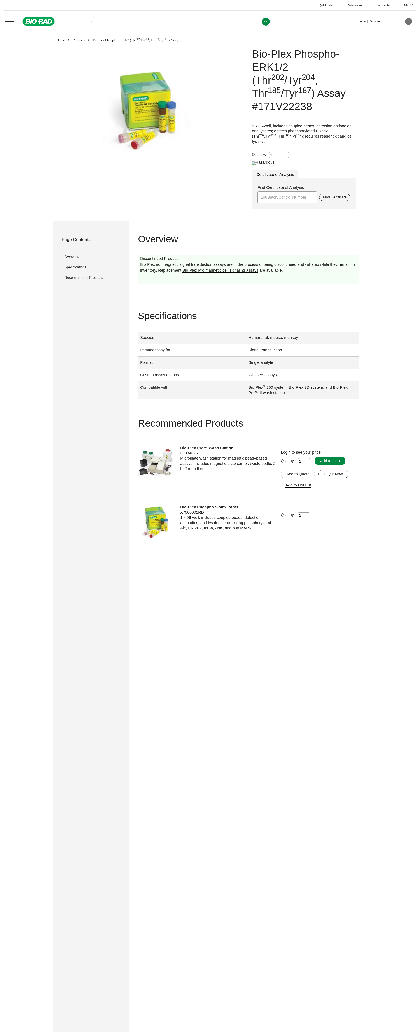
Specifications (75, 267)
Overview (72, 257)
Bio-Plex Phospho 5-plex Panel (209, 507)
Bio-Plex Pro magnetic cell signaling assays (220, 270)
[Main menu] (9, 21)
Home (61, 40)
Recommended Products (84, 278)
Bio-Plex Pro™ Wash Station (206, 448)
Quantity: (259, 154)
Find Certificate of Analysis (280, 187)
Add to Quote (298, 474)
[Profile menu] (389, 21)
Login (286, 452)
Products (79, 40)
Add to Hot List (298, 485)
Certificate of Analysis (275, 174)
